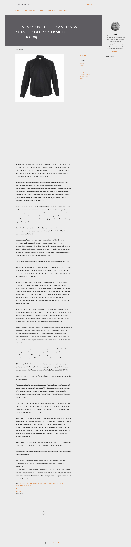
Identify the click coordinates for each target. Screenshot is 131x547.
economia (82, 67)
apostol (81, 65)
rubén (115, 34)
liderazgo (82, 72)
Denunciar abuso (109, 65)
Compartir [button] (83, 55)
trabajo (81, 78)
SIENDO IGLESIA (22, 4)
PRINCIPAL (18, 10)
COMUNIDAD (51, 10)
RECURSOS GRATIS (30, 10)
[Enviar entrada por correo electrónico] (16, 488)
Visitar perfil (115, 51)
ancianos (82, 63)
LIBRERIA (41, 10)
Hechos (81, 70)
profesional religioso (85, 74)
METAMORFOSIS (63, 10)
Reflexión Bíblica (84, 76)
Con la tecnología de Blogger (54, 542)
